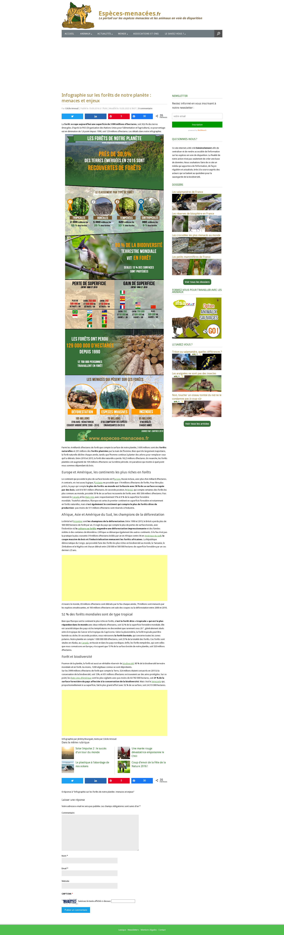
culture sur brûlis (87, 528)
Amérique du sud (153, 536)
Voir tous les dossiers (197, 282)
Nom (64, 856)
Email (64, 868)
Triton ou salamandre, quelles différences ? (197, 351)
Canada (76, 497)
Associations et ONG (146, 33)
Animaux (85, 33)
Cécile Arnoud (71, 108)
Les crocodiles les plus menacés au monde (196, 235)
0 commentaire (145, 108)
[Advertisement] (142, 62)
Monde (122, 33)
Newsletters (133, 930)
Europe (117, 479)
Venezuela (156, 681)
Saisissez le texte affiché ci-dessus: (94, 901)
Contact (162, 930)
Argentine (77, 521)
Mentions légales (149, 930)
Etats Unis (89, 497)
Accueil (69, 33)
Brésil (130, 490)
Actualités (104, 33)
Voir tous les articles (197, 423)
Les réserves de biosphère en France (193, 213)
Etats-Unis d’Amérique (81, 678)
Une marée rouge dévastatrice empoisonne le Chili (148, 752)
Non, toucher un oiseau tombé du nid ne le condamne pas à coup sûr (196, 397)
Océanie (99, 482)
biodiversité (128, 663)
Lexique (122, 930)
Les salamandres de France (187, 191)
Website (65, 881)
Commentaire (68, 813)
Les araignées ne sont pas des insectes (194, 373)
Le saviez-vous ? (174, 33)
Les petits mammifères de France (191, 256)
